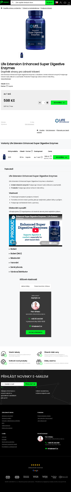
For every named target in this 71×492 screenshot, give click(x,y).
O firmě (4, 437)
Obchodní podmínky (8, 442)
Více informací (6, 79)
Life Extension (29, 124)
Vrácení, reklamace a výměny (11, 421)
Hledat (50, 2)
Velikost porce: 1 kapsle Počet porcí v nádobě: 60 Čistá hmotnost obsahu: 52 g (33, 249)
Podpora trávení (46, 8)
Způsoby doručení (7, 416)
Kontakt (4, 439)
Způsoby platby (6, 418)
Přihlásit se (30, 384)
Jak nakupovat (42, 421)
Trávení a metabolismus (30, 8)
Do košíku (58, 102)
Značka (41, 130)
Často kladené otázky (44, 416)
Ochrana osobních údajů (9, 444)
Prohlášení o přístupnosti (9, 447)
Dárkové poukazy (7, 428)
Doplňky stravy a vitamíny (12, 8)
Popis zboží (9, 169)
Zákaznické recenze (35, 468)
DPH (3, 423)
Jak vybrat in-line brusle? (45, 418)
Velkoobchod (6, 425)
